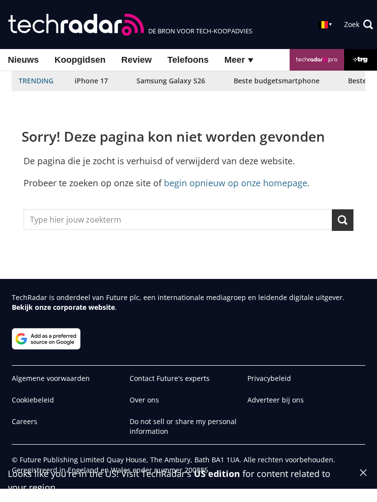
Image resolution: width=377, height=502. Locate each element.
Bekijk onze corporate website (63, 307)
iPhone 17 (91, 80)
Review (136, 60)
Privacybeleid (269, 378)
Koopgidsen (80, 60)
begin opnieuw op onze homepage (235, 183)
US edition (217, 473)
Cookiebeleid (33, 399)
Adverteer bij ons (275, 399)
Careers (24, 421)
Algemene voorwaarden (51, 378)
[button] (358, 24)
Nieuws (23, 60)
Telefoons (188, 60)
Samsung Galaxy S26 (170, 80)
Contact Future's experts (170, 378)
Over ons (144, 399)
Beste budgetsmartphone (277, 80)
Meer (235, 60)
